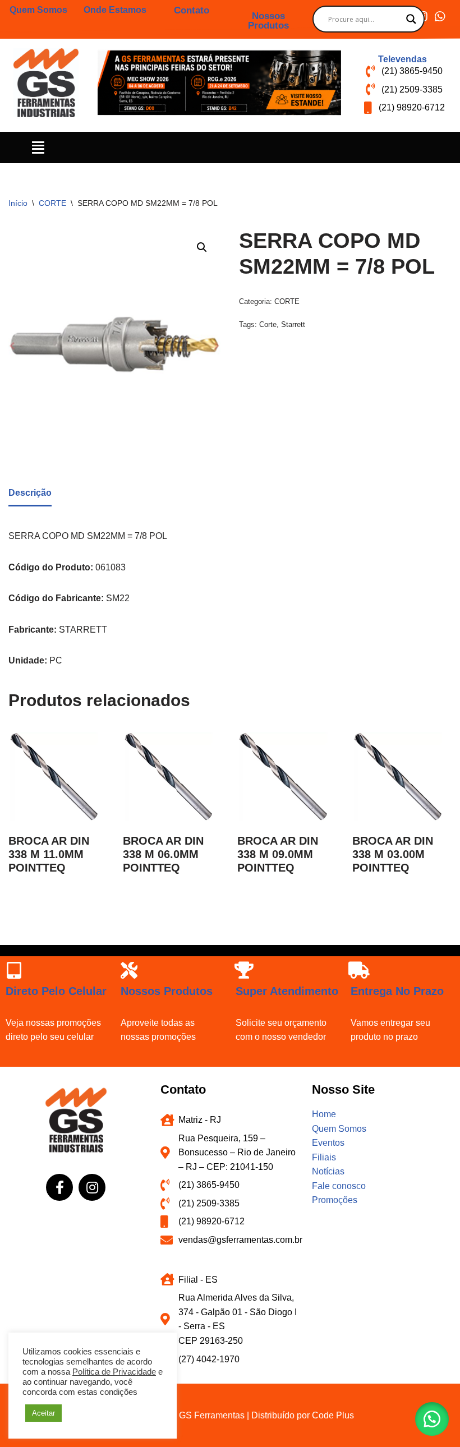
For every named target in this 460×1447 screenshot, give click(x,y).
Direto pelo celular (56, 991)
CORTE (52, 203)
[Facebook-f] (59, 1187)
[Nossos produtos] (129, 970)
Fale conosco (339, 1186)
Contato (191, 10)
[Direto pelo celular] (14, 970)
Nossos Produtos (268, 21)
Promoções (334, 1200)
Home (324, 1114)
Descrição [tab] (30, 492)
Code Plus (333, 1415)
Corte (268, 324)
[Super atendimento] (244, 970)
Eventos (328, 1143)
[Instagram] (92, 1187)
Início (17, 203)
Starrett (293, 324)
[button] (38, 147)
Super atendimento (287, 991)
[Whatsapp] (439, 16)
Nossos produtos (167, 991)
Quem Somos (38, 10)
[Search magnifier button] (411, 19)
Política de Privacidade (114, 1371)
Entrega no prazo (397, 991)
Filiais (324, 1157)
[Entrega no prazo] (359, 970)
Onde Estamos (115, 10)
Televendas (402, 59)
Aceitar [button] (43, 1413)
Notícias (328, 1171)
